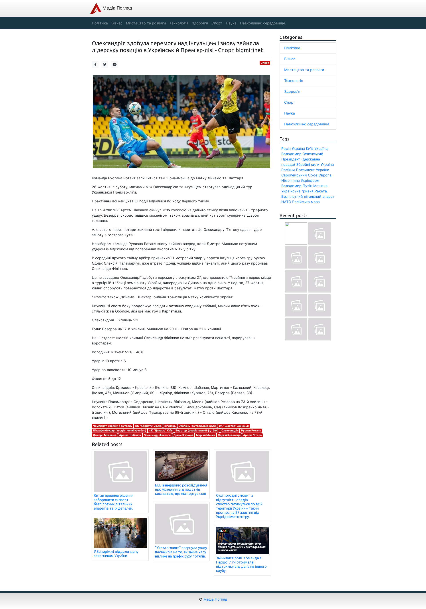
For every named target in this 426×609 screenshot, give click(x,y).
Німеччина (290, 180)
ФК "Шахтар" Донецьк (234, 425)
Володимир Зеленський (302, 154)
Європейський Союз (299, 175)
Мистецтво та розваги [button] (146, 23)
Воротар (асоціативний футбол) (197, 430)
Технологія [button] (179, 23)
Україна (298, 148)
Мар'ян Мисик (205, 435)
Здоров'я (292, 91)
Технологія (293, 80)
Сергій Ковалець (229, 435)
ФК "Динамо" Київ (161, 430)
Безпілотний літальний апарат (307, 196)
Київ (309, 148)
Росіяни (288, 170)
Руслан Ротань (251, 430)
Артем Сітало (252, 435)
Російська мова (306, 202)
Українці (321, 148)
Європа (325, 175)
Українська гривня (297, 191)
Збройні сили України (315, 164)
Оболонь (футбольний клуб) (197, 425)
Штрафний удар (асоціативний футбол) (119, 430)
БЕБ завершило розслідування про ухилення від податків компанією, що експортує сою (181, 489)
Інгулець (170, 425)
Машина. (320, 186)
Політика (292, 48)
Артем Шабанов (130, 435)
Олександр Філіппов (157, 435)
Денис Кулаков (183, 435)
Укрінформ (310, 180)
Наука (289, 113)
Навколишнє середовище (306, 124)
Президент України (312, 170)
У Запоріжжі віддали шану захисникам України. (116, 554)
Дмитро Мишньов (104, 435)
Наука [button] (231, 23)
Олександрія (230, 430)
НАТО (286, 202)
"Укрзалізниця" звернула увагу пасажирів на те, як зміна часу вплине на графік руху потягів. (181, 552)
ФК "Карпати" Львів (148, 425)
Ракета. (321, 191)
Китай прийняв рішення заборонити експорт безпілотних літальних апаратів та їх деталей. (113, 501)
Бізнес (289, 59)
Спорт (265, 62)
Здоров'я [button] (200, 23)
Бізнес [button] (116, 23)
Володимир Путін (296, 186)
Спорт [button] (216, 23)
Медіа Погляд (116, 8)
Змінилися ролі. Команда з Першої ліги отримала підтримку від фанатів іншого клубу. (241, 564)
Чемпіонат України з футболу (112, 425)
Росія (286, 148)
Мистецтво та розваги (304, 69)
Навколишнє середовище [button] (262, 23)
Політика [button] (100, 23)
